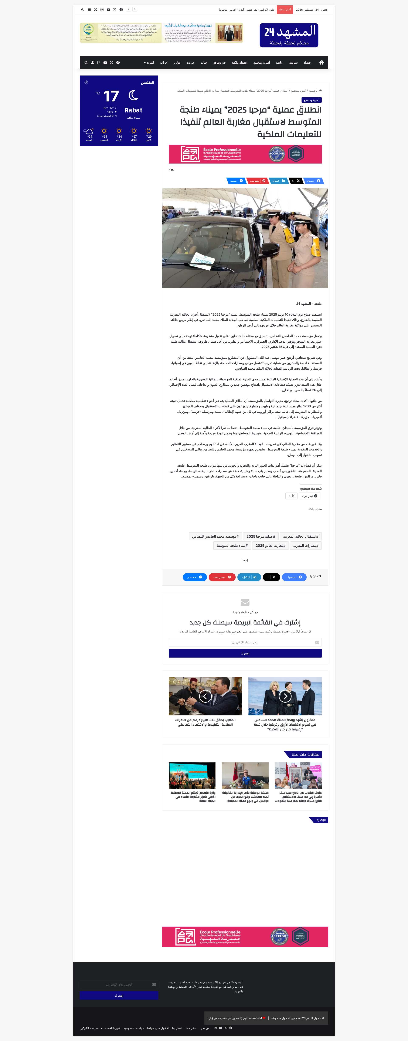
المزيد (150, 62)
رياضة (279, 62)
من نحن (205, 1028)
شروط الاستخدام (110, 1028)
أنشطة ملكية (240, 62)
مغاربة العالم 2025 (269, 545)
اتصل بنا (177, 1028)
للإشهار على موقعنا (158, 1028)
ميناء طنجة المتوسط (231, 545)
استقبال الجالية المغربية (299, 536)
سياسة (293, 62)
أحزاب (164, 62)
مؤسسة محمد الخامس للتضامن (214, 536)
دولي (177, 62)
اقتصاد (308, 62)
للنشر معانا (191, 1028)
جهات (204, 62)
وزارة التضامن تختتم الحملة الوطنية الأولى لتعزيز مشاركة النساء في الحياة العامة (193, 797)
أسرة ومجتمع (262, 62)
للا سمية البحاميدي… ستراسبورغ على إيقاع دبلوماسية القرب (238, 9)
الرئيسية (314, 90)
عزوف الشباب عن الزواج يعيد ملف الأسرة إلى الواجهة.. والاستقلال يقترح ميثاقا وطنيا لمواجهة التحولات (298, 797)
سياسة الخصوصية (133, 1028)
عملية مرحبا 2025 (259, 536)
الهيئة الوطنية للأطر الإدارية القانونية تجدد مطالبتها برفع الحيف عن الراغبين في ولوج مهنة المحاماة (245, 797)
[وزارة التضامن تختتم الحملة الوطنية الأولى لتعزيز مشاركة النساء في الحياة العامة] (192, 775)
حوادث (190, 62)
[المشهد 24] (289, 35)
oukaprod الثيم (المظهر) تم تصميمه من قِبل (235, 1018)
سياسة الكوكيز (89, 1028)
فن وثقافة (219, 62)
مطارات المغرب (304, 545)
